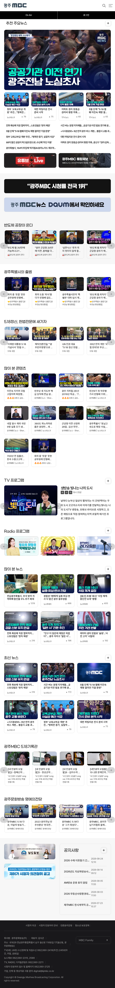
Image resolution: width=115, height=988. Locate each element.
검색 (103, 5)
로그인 (86, 15)
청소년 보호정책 (82, 925)
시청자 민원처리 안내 (48, 925)
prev (4, 246)
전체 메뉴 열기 (111, 5)
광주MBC (15, 5)
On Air (29, 15)
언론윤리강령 (66, 925)
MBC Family (86, 940)
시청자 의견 (31, 925)
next (111, 246)
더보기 (107, 23)
